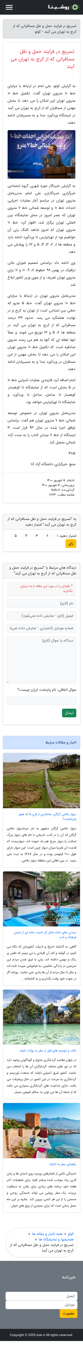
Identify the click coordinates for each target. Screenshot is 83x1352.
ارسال (69, 713)
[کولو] (63, 7)
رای (70, 543)
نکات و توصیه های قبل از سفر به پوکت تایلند (47, 1050)
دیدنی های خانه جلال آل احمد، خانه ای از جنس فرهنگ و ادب (45, 935)
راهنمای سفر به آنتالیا (63, 1164)
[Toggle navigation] (9, 7)
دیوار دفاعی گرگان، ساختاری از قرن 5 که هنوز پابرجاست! (47, 817)
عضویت (68, 1313)
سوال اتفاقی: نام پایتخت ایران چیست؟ (46, 690)
